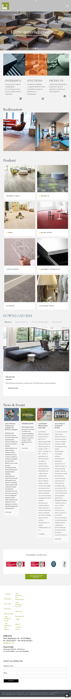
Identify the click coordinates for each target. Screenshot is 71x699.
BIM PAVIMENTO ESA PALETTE (7, 626)
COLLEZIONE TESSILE (46, 306)
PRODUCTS (7, 609)
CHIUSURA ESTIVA (27, 424)
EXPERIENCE (7, 599)
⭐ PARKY (9, 232)
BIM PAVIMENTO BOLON (7, 618)
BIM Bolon (8, 322)
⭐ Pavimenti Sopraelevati (49, 269)
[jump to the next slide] (66, 131)
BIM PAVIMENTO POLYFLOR (18, 604)
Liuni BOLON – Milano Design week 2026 (43, 425)
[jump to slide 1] (33, 48)
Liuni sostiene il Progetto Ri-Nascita (60, 425)
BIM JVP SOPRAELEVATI (39, 322)
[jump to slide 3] (37, 48)
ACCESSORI (10, 306)
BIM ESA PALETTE (21, 322)
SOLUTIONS (7, 604)
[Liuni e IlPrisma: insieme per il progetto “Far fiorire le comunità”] (11, 414)
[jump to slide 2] (35, 48)
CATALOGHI (18, 611)
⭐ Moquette (44, 196)
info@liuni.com (8, 643)
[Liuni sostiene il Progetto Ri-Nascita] (61, 414)
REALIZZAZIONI (8, 614)
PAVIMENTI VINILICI (13, 196)
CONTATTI (18, 624)
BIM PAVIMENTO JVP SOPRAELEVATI (19, 596)
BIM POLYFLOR (57, 322)
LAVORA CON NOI (18, 628)
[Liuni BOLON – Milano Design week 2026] (44, 414)
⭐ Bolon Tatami (45, 232)
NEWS (18, 619)
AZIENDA (8, 594)
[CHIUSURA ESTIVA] (28, 414)
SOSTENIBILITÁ (19, 616)
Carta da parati (12, 269)
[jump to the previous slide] (6, 131)
